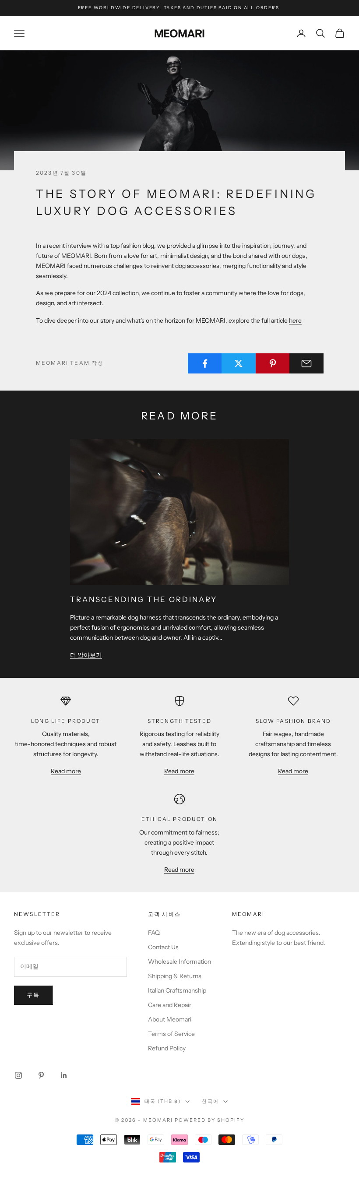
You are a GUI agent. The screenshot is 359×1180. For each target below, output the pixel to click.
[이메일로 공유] (306, 363)
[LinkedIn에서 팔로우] (64, 1075)
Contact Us (163, 947)
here (295, 320)
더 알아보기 (86, 655)
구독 (33, 994)
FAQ (154, 933)
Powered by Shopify (209, 1120)
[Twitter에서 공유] (238, 363)
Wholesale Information (179, 961)
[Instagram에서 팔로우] (18, 1075)
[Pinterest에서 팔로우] (41, 1075)
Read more (66, 771)
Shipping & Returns (174, 976)
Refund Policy (167, 1048)
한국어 (210, 1101)
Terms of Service (171, 1034)
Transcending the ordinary (143, 599)
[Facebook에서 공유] (205, 363)
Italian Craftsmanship (177, 990)
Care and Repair (169, 1005)
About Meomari (169, 1019)
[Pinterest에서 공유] (272, 363)
